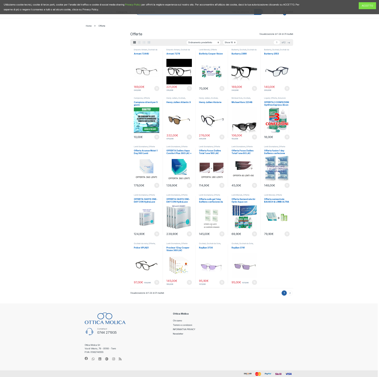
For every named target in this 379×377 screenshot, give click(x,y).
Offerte (214, 50)
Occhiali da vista (141, 243)
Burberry (235, 50)
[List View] (144, 42)
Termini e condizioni (182, 325)
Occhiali (243, 50)
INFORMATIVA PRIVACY (184, 329)
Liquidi (267, 98)
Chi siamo (177, 320)
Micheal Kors (237, 98)
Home (88, 26)
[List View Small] (149, 42)
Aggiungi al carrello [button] (155, 88)
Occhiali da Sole (213, 243)
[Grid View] (134, 42)
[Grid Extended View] (139, 42)
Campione (138, 98)
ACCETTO (367, 5)
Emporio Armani (140, 50)
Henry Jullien (171, 98)
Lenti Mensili (204, 50)
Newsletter (178, 333)
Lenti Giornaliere (141, 146)
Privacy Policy (133, 4)
